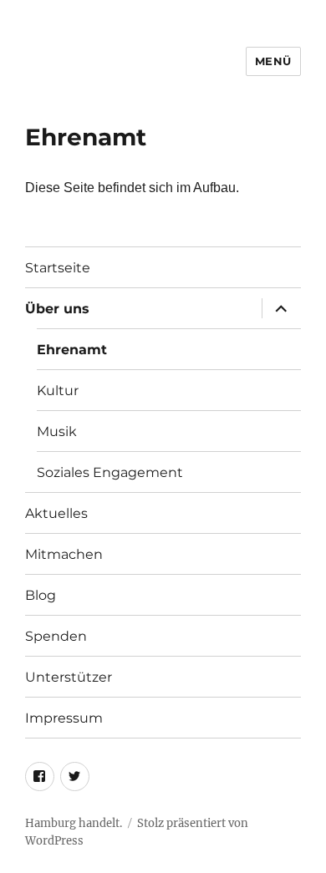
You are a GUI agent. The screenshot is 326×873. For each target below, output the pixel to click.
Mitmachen (64, 554)
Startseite (57, 268)
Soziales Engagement (110, 472)
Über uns (57, 309)
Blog (40, 595)
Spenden (56, 636)
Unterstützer (68, 677)
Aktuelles (56, 513)
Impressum (64, 718)
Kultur (58, 390)
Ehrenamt (72, 350)
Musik (57, 431)
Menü (273, 61)
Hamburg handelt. (73, 823)
